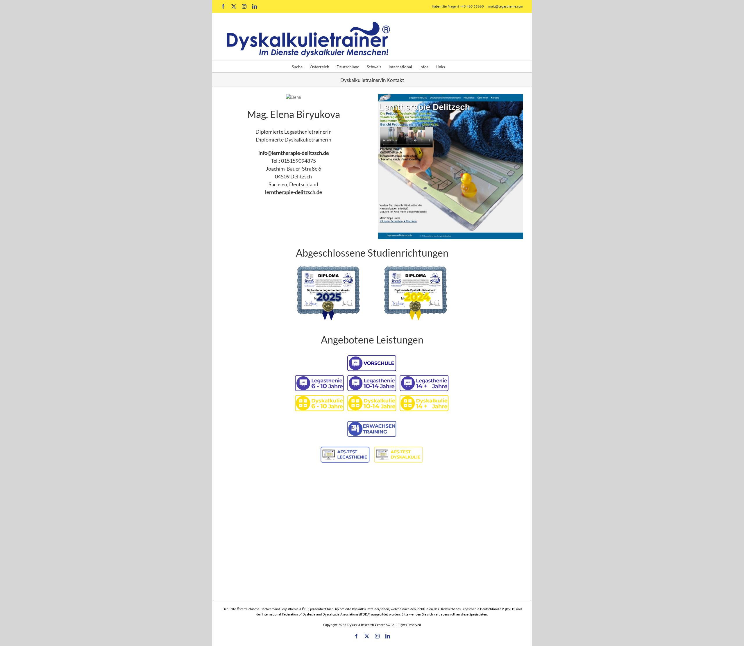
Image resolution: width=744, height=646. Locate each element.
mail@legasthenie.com (505, 6)
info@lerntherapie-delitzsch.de (293, 153)
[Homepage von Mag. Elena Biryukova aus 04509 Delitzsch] (450, 97)
